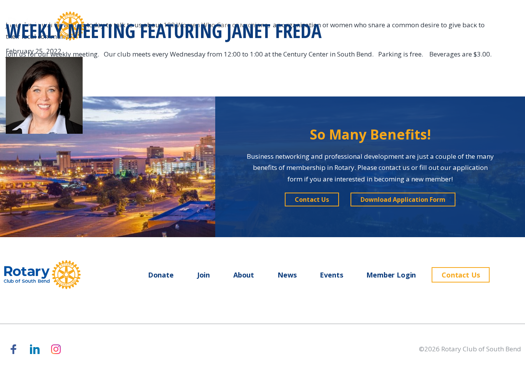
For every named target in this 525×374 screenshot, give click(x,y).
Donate (161, 274)
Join (203, 274)
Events (331, 274)
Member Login (391, 274)
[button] (312, 199)
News (286, 274)
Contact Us (461, 274)
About (243, 274)
